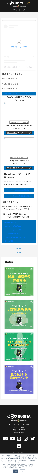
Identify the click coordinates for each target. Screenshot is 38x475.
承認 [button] (16, 471)
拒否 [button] (22, 471)
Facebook (15, 237)
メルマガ (12, 222)
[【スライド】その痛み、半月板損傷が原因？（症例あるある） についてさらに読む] (19, 314)
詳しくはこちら (19, 133)
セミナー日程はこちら (18, 190)
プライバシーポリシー (19, 452)
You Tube (13, 226)
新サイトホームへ (19, 10)
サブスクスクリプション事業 (19, 425)
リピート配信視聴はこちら (18, 196)
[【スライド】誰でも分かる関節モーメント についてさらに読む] (19, 379)
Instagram (13, 233)
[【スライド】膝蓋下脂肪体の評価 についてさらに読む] (19, 281)
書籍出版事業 (19, 432)
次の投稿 (19, 252)
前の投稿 (19, 248)
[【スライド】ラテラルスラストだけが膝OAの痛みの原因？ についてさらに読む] (19, 347)
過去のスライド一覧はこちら (17, 93)
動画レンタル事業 (19, 430)
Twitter (13, 230)
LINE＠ (10, 241)
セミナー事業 (19, 427)
